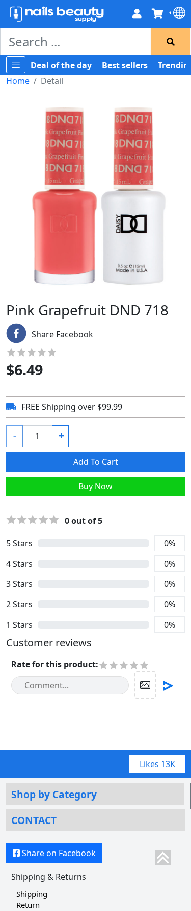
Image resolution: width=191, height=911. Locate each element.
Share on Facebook (59, 853)
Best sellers (125, 65)
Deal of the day (61, 65)
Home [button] (18, 80)
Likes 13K (157, 764)
